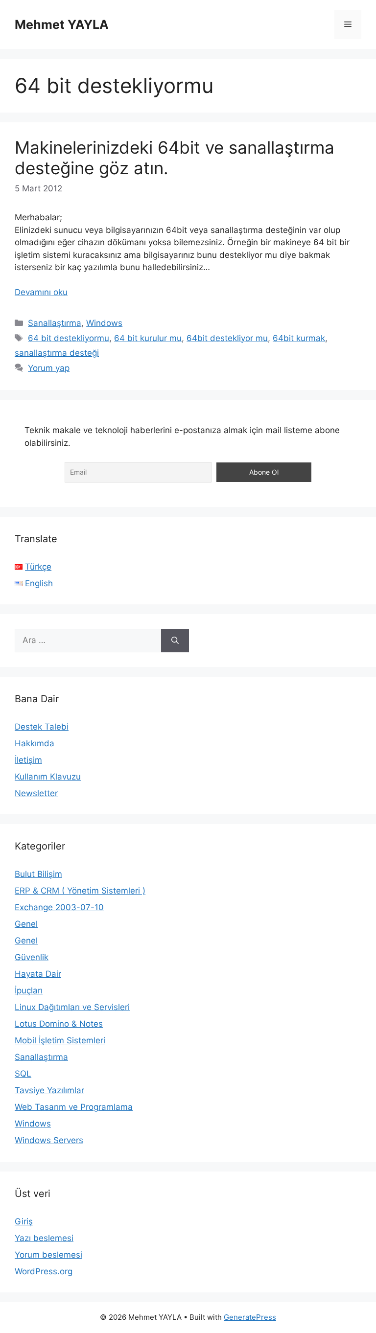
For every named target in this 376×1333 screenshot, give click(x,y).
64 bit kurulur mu (148, 338)
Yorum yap (49, 368)
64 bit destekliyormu (68, 338)
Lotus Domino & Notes (59, 1024)
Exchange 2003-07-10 (59, 907)
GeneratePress (250, 1317)
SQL (23, 1074)
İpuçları (29, 990)
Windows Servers (49, 1140)
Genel (26, 924)
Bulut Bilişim (38, 874)
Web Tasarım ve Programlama (74, 1107)
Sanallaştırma (54, 323)
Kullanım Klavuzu (48, 776)
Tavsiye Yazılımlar (49, 1090)
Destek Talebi (42, 727)
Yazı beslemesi (44, 1238)
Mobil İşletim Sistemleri (60, 1040)
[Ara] (175, 640)
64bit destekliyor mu (227, 338)
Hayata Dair (38, 974)
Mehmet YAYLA (62, 24)
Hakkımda (34, 743)
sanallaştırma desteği (57, 353)
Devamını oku (41, 292)
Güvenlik (31, 957)
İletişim (28, 760)
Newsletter (36, 793)
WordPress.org (43, 1271)
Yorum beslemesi (48, 1255)
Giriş (24, 1221)
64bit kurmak (299, 338)
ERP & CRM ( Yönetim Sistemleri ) (80, 891)
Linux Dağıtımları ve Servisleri (72, 1007)
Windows (104, 323)
